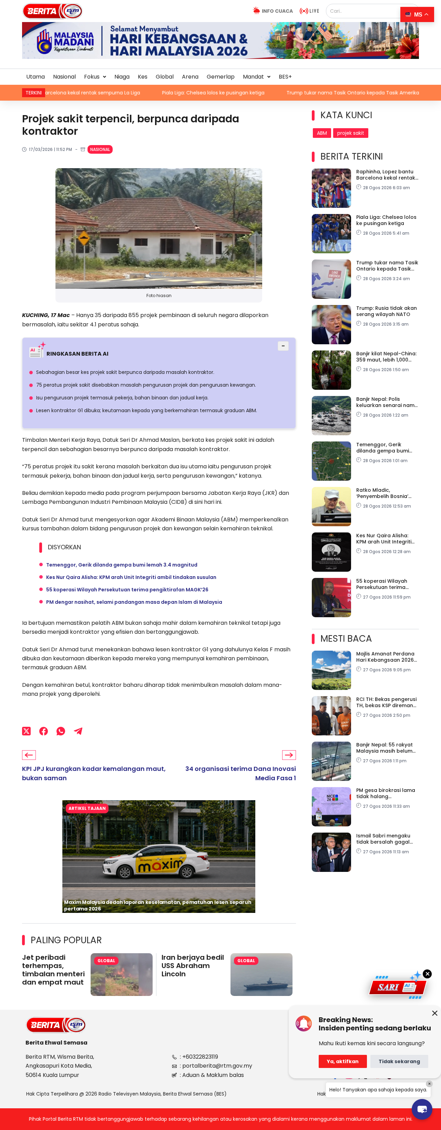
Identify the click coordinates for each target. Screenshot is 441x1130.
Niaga (122, 77)
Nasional (64, 77)
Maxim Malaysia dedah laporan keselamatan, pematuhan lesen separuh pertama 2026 (157, 905)
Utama (35, 77)
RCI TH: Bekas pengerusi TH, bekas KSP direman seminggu (386, 702)
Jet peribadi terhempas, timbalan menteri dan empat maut (53, 970)
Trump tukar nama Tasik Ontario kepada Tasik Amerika (302, 92)
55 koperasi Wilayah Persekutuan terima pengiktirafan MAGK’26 (127, 589)
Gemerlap (221, 77)
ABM (322, 133)
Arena (190, 77)
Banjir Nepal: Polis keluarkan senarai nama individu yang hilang (387, 402)
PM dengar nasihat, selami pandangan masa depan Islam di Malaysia (134, 602)
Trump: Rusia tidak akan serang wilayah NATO (386, 311)
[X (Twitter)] (26, 731)
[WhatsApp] (61, 731)
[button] (95, 77)
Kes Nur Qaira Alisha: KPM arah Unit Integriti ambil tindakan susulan (131, 577)
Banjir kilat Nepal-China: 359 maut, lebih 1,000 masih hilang (386, 356)
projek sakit (350, 133)
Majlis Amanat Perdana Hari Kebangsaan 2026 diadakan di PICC (385, 657)
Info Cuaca (277, 11)
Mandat (253, 77)
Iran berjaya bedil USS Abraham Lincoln (193, 966)
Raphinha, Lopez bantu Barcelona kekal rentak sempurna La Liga (385, 175)
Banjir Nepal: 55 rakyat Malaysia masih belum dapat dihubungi (384, 748)
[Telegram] (78, 731)
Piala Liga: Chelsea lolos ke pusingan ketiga (162, 92)
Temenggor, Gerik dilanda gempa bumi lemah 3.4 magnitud (121, 564)
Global (165, 77)
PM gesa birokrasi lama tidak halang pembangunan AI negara (385, 793)
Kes (142, 77)
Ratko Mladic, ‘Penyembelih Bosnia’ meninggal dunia (382, 493)
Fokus (92, 77)
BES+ (285, 77)
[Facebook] (43, 731)
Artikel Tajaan (87, 808)
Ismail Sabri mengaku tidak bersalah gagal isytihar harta (383, 839)
